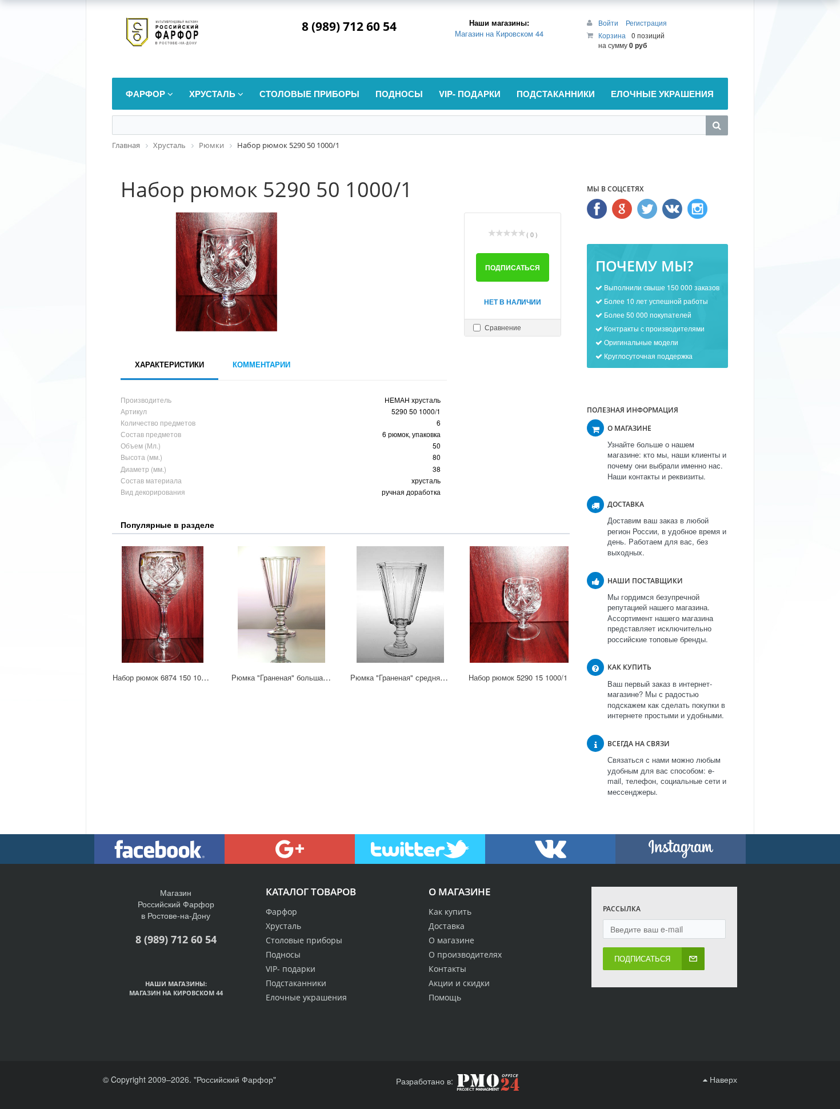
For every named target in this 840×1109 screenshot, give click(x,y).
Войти (609, 22)
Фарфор (281, 911)
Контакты (447, 968)
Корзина (612, 35)
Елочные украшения (306, 997)
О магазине (451, 940)
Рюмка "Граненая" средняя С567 (406, 677)
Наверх (722, 1079)
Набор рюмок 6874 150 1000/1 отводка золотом (194, 677)
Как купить (450, 911)
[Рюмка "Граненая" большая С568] (281, 604)
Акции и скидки (459, 983)
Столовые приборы (304, 940)
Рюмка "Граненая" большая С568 (288, 677)
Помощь (445, 997)
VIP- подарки (290, 968)
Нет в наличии (512, 302)
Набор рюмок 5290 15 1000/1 (518, 677)
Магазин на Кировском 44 (499, 33)
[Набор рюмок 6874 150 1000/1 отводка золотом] (163, 604)
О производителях (465, 954)
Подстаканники (296, 983)
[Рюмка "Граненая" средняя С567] (400, 604)
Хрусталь (283, 925)
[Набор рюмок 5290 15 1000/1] (519, 604)
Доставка (447, 925)
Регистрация (646, 22)
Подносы (283, 954)
